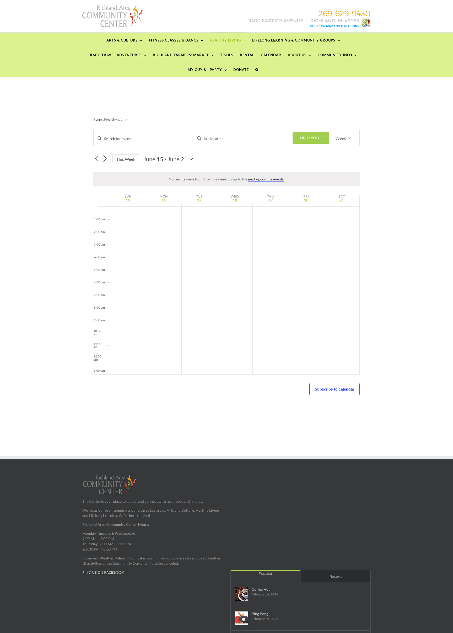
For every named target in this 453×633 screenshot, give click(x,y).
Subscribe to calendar (334, 389)
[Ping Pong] (241, 618)
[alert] (226, 179)
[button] (257, 69)
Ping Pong (260, 613)
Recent (336, 576)
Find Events (310, 138)
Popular (265, 573)
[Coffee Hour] (241, 594)
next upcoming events (266, 179)
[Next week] (105, 158)
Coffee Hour (262, 589)
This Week (125, 159)
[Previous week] (96, 158)
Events (98, 119)
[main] (226, 268)
